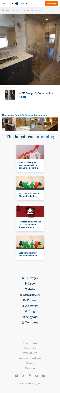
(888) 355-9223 (30, 353)
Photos (32, 300)
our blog (45, 136)
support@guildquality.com (30, 357)
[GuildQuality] (18, 3)
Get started (51, 3)
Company (32, 322)
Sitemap (30, 362)
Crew (32, 283)
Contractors (31, 294)
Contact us (30, 367)
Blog (31, 311)
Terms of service (30, 343)
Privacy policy (30, 348)
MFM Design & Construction (33, 115)
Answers (31, 305)
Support (32, 317)
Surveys (32, 278)
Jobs (31, 289)
